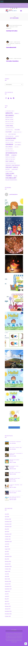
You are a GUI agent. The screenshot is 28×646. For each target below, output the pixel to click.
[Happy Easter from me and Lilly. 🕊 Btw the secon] (14, 207)
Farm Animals (18, 142)
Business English (9, 123)
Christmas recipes (10, 127)
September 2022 (8, 541)
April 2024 (7, 531)
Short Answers (9, 171)
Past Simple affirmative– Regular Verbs (15, 497)
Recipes (8, 169)
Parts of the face (10, 159)
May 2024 (7, 529)
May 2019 (7, 559)
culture (9, 132)
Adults (9, 113)
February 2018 (8, 581)
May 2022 (7, 546)
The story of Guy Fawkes (15, 491)
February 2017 (8, 606)
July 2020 (7, 551)
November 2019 (8, 556)
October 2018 (8, 569)
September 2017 (8, 588)
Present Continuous (13, 165)
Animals (17, 113)
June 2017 (7, 596)
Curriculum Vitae (17, 132)
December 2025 (8, 521)
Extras (19, 58)
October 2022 (8, 539)
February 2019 (8, 561)
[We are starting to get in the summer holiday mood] (14, 359)
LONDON (13, 155)
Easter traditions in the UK (11, 47)
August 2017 (7, 591)
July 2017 (7, 593)
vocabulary (11, 178)
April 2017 (7, 601)
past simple (10, 161)
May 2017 (7, 598)
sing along (10, 173)
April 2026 (7, 516)
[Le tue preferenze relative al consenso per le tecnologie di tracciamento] (25, 643)
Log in (2, 1)
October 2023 (8, 536)
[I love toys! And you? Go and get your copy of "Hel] (14, 302)
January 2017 (7, 608)
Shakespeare (15, 169)
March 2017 (7, 603)
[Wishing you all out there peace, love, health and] (14, 226)
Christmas (9, 125)
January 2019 (7, 564)
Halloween (9, 146)
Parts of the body (10, 157)
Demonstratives (9, 136)
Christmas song (9, 129)
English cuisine (10, 140)
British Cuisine (9, 119)
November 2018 (8, 566)
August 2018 (7, 571)
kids (7, 155)
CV (6, 134)
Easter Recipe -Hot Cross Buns (11, 31)
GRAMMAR (9, 144)
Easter (17, 136)
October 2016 (8, 616)
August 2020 (7, 549)
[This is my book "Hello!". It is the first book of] (14, 378)
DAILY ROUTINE (12, 134)
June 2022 (7, 544)
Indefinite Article (10, 150)
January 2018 (7, 583)
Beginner (10, 115)
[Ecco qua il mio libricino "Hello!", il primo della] (14, 321)
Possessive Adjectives (11, 163)
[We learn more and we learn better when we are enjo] (14, 340)
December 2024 (8, 524)
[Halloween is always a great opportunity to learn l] (14, 264)
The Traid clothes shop (15, 472)
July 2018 (7, 573)
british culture (9, 121)
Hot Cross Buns (9, 148)
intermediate (11, 153)
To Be (15, 175)
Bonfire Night (9, 117)
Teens (9, 175)
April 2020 (7, 554)
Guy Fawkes (18, 144)
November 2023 (8, 534)
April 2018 (7, 576)
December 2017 (8, 586)
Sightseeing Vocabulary (15, 441)
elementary (11, 138)
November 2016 (8, 613)
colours (17, 129)
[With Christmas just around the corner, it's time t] (14, 245)
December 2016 (8, 611)
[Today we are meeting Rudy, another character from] (14, 283)
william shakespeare (11, 179)
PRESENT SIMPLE (12, 167)
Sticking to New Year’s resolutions (15, 479)
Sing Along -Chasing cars (16, 447)
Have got (16, 146)
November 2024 (8, 526)
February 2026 (8, 519)
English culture (9, 142)
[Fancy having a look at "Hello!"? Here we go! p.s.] (14, 397)
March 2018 (7, 578)
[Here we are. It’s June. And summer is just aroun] (14, 416)
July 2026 (7, 514)
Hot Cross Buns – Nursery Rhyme (12, 61)
